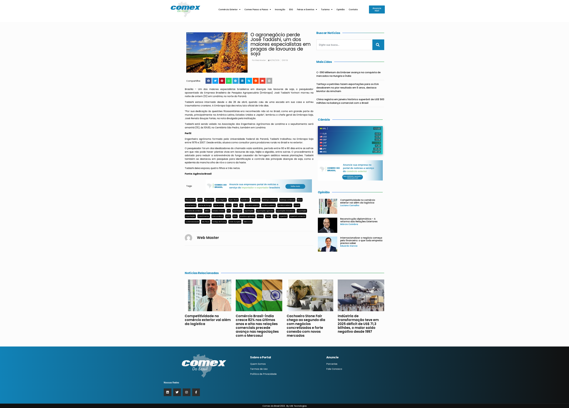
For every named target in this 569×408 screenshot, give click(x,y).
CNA (235, 205)
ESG (291, 9)
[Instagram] (186, 392)
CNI (241, 205)
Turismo (325, 9)
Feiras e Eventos (305, 9)
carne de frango (205, 205)
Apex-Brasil (233, 200)
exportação (237, 211)
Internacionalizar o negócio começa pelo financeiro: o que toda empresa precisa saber (361, 240)
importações (190, 216)
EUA (228, 211)
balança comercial (270, 200)
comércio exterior (252, 205)
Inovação (280, 9)
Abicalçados (190, 200)
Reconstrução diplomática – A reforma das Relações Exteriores (359, 220)
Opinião (340, 9)
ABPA (200, 200)
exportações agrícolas (265, 211)
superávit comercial (297, 216)
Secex (268, 216)
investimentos (203, 216)
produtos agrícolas (247, 216)
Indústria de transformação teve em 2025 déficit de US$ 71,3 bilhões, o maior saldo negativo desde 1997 (358, 324)
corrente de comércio (194, 211)
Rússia (260, 216)
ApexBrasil (245, 200)
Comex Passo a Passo (256, 9)
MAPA (228, 216)
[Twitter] (177, 392)
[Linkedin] (167, 392)
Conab (296, 205)
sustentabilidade (192, 222)
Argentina (256, 200)
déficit (207, 211)
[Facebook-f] (196, 392)
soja (274, 216)
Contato (353, 9)
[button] (209, 81)
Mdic (235, 216)
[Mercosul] (248, 222)
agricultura (209, 200)
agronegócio (221, 200)
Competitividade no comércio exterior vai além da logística (357, 201)
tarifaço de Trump (219, 222)
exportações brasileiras (285, 211)
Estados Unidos (218, 211)
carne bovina (191, 205)
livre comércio (217, 216)
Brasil (300, 200)
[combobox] (343, 44)
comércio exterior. (284, 205)
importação (301, 211)
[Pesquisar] (378, 44)
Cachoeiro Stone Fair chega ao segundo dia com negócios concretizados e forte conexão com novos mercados (306, 326)
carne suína (218, 205)
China (228, 205)
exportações (249, 211)
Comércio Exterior (228, 9)
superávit (283, 216)
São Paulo (206, 222)
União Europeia (235, 222)
